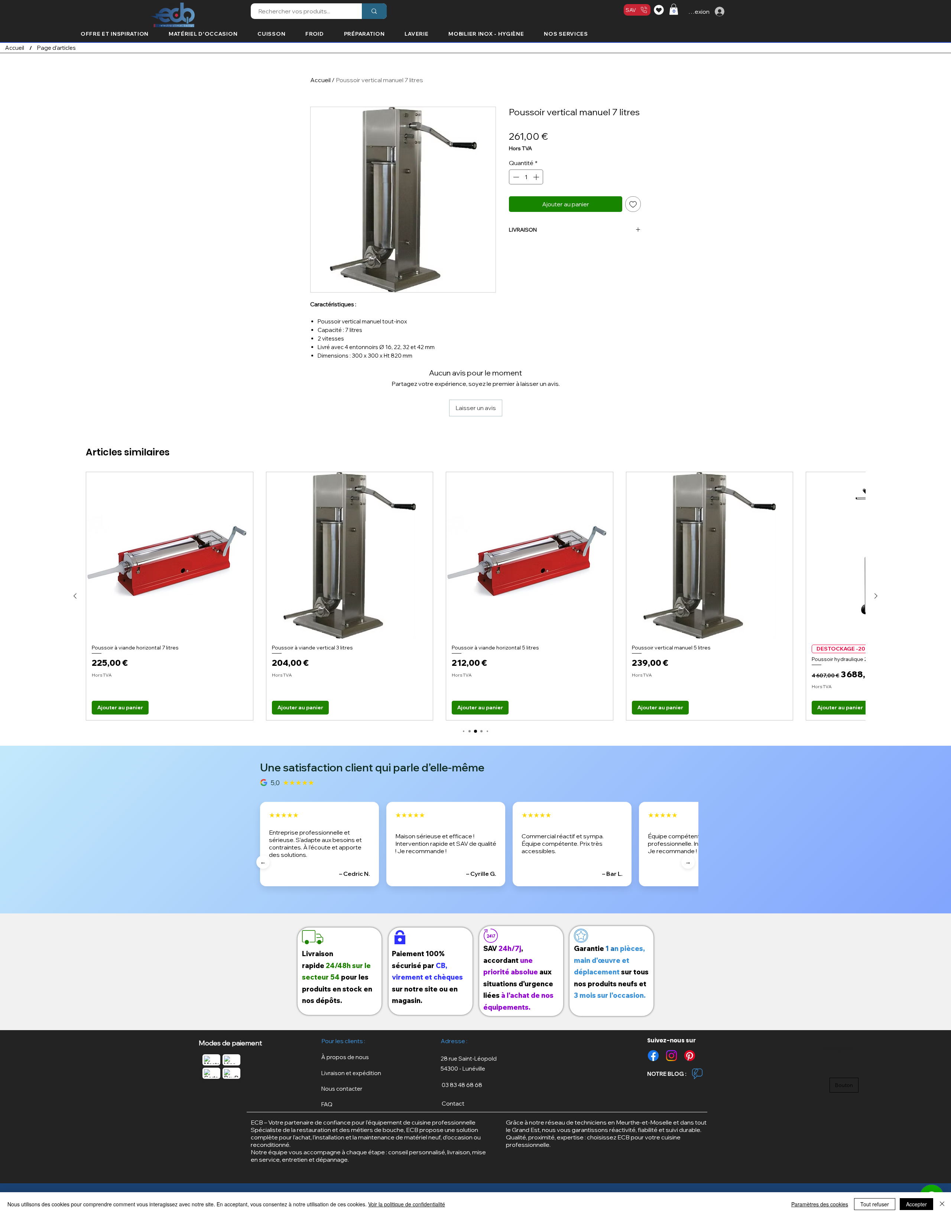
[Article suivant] (876, 595)
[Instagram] (671, 1055)
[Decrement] (515, 177)
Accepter (916, 1204)
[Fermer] (942, 1204)
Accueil (320, 80)
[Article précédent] (75, 595)
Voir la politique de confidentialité (406, 1204)
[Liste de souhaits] (660, 9)
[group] (475, 596)
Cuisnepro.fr (836, 1048)
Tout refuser (874, 1204)
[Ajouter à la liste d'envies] (633, 204)
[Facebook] (653, 1055)
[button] (673, 9)
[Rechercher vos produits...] (374, 11)
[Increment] (537, 177)
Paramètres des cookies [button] (819, 1204)
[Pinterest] (689, 1055)
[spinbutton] (526, 177)
